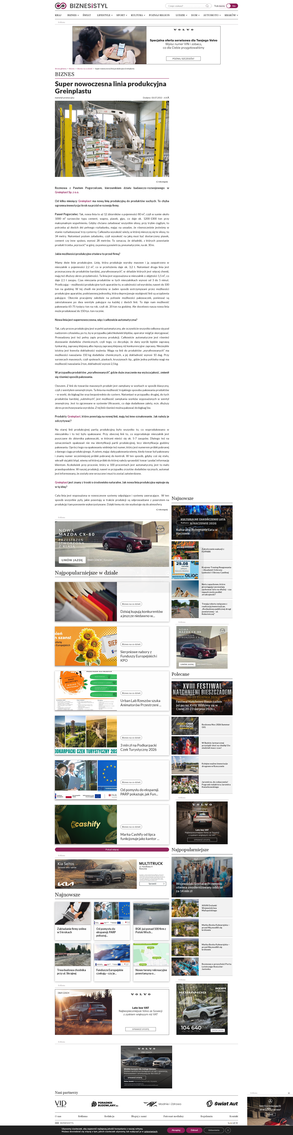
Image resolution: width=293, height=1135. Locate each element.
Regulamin (207, 1116)
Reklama (82, 1116)
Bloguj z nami (138, 1116)
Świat (87, 15)
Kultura (137, 15)
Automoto (211, 15)
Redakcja (109, 1116)
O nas (58, 1116)
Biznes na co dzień (84, 68)
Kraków (230, 15)
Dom (194, 15)
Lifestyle (103, 15)
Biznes (72, 15)
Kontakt (234, 1116)
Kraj (58, 15)
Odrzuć (194, 1130)
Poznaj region (159, 15)
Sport (120, 15)
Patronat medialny (173, 1116)
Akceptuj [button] (176, 1130)
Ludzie (180, 15)
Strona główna (61, 68)
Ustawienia (213, 1130)
